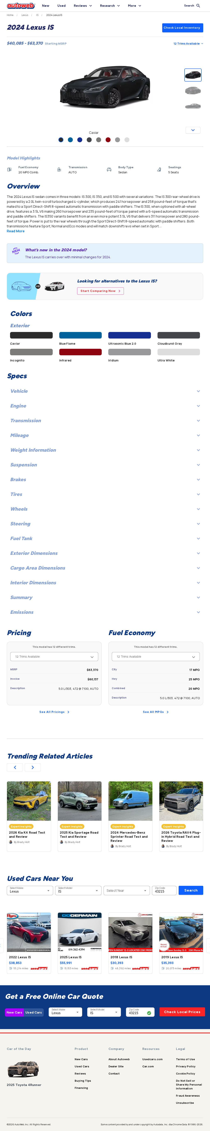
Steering (20, 524)
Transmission (25, 420)
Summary (21, 597)
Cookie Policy (185, 1073)
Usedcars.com (152, 1059)
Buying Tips (83, 1080)
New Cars (14, 1012)
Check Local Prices (182, 1012)
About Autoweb (119, 1059)
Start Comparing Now (98, 291)
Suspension (23, 465)
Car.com (148, 1066)
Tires (16, 494)
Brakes (18, 479)
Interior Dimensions (33, 583)
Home (10, 15)
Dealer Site (116, 1066)
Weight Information (33, 450)
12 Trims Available (186, 43)
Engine (18, 406)
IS (37, 15)
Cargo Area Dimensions (37, 568)
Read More (16, 231)
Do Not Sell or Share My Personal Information (189, 1084)
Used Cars (33, 1012)
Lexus (25, 15)
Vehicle (18, 391)
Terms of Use (185, 1059)
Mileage (19, 435)
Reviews (80, 1073)
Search (191, 890)
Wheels (18, 509)
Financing (81, 1088)
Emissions (21, 612)
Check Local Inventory (182, 27)
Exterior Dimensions (33, 553)
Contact (114, 1073)
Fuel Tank (21, 538)
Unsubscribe (185, 1103)
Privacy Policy (185, 1066)
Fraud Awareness (188, 1095)
